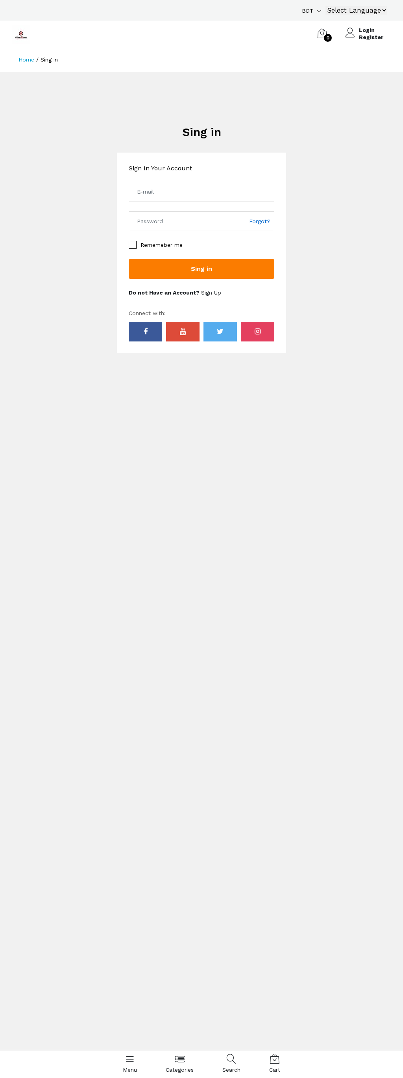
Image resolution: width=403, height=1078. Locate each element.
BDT (308, 10)
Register (371, 37)
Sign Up (211, 292)
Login (367, 30)
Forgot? (259, 221)
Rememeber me (161, 245)
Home (26, 59)
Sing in (201, 132)
